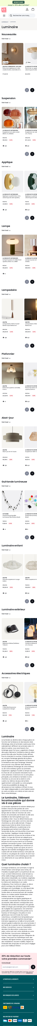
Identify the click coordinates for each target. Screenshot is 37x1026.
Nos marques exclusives (11, 995)
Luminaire (13, 22)
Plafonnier (8, 354)
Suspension (9, 98)
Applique (7, 162)
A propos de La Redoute (10, 979)
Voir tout (5, 39)
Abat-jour (8, 417)
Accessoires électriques (16, 673)
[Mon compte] (27, 9)
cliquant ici (29, 973)
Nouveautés (9, 34)
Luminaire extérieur (13, 609)
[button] (32, 9)
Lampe (6, 226)
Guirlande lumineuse (14, 481)
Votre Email (6, 963)
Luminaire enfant (12, 545)
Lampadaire (9, 290)
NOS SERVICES (7, 987)
